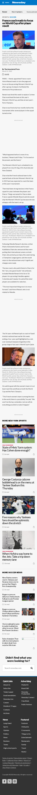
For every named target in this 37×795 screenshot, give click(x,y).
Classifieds (25, 701)
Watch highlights (17, 12)
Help (21, 765)
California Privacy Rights (15, 760)
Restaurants (25, 741)
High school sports (10, 748)
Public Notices (26, 704)
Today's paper (8, 692)
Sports (5, 17)
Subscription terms (20, 758)
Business (6, 741)
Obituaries (25, 727)
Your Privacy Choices (9, 767)
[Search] (32, 668)
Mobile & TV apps (9, 706)
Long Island (7, 723)
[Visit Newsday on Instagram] (15, 781)
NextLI (23, 752)
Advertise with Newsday (10, 765)
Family (23, 744)
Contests (6, 710)
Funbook (24, 723)
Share (7, 74)
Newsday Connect (27, 697)
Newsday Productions (25, 693)
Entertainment (26, 737)
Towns (5, 744)
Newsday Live (8, 699)
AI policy (26, 765)
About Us (6, 685)
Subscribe (6, 688)
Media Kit (24, 685)
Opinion (6, 730)
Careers (6, 703)
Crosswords (25, 730)
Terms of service (7, 758)
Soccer (4, 12)
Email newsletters (9, 695)
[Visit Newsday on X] (9, 781)
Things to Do (26, 734)
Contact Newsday (8, 763)
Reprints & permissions (22, 763)
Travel (23, 748)
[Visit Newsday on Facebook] (4, 781)
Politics (6, 734)
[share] (34, 454)
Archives (6, 713)
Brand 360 (25, 688)
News (5, 737)
